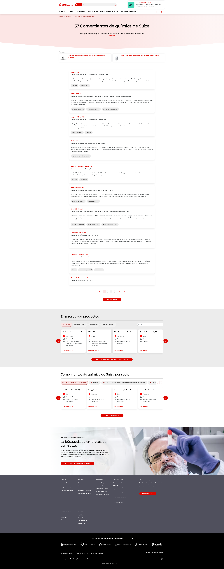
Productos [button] (81, 12)
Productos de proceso (102, 488)
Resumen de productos (102, 494)
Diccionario (64, 517)
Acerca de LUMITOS (82, 553)
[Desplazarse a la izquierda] (158, 382)
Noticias (80, 515)
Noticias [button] (62, 12)
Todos (78, 5)
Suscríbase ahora (147, 494)
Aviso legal (64, 559)
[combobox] (150, 324)
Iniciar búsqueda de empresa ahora (77, 463)
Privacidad (90, 559)
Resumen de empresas (84, 493)
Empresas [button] (71, 12)
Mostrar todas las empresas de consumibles (112, 359)
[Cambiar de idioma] (161, 12)
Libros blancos (82, 521)
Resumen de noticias (67, 491)
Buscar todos (112, 299)
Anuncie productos (101, 491)
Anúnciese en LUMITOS (67, 553)
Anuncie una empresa (84, 491)
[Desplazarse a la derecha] (161, 382)
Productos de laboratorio (103, 486)
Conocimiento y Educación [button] (109, 12)
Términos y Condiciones (77, 559)
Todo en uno (81, 523)
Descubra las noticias (67, 483)
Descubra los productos (103, 483)
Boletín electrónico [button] (128, 12)
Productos (81, 518)
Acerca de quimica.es (97, 553)
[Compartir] (156, 12)
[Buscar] (115, 5)
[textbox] (150, 325)
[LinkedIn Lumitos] (162, 559)
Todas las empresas (112, 415)
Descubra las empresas (85, 483)
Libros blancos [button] (92, 12)
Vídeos (62, 520)
